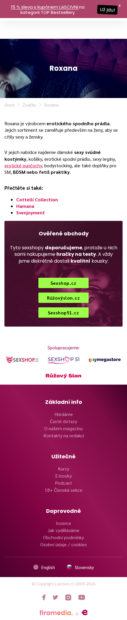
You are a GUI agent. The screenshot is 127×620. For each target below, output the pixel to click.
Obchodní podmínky (63, 537)
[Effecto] (85, 613)
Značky (29, 104)
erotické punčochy (23, 165)
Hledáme (63, 414)
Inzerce (63, 523)
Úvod (9, 104)
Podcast (63, 483)
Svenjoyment (30, 212)
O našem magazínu (63, 428)
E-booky (63, 476)
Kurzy (63, 468)
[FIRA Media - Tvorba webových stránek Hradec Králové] (56, 613)
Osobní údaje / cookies (63, 544)
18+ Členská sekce (63, 490)
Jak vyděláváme (63, 530)
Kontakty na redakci (63, 435)
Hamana (25, 206)
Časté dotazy (63, 421)
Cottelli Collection (37, 199)
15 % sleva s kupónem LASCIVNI (44, 7)
